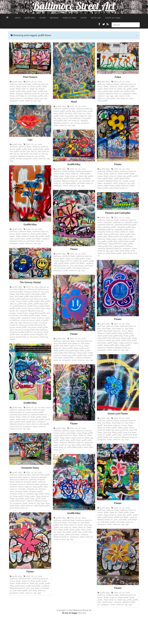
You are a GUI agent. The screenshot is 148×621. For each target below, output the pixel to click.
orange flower (22, 313)
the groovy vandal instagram (32, 334)
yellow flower (109, 185)
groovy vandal (33, 308)
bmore (12, 86)
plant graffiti (44, 424)
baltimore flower (24, 84)
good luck (124, 430)
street (21, 100)
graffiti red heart (65, 113)
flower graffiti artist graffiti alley (110, 335)
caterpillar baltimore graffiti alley (117, 225)
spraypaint (14, 100)
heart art (81, 113)
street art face (59, 539)
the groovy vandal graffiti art (21, 332)
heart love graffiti (67, 116)
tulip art (122, 96)
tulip (116, 96)
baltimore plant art (17, 412)
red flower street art (85, 183)
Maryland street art (32, 93)
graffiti (12, 91)
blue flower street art (112, 331)
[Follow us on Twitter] (103, 25)
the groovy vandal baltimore (30, 325)
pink (42, 93)
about (17, 17)
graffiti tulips (129, 91)
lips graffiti (24, 153)
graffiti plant (31, 421)
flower (18, 86)
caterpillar (108, 222)
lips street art (35, 153)
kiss (28, 151)
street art (29, 100)
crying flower (71, 433)
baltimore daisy (24, 474)
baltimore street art (40, 84)
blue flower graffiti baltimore (28, 297)
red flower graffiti (69, 183)
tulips (131, 98)
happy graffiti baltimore (123, 246)
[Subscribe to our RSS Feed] (107, 25)
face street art (65, 527)
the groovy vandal (30, 322)
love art (65, 118)
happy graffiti (128, 243)
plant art (35, 424)
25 (76, 106)
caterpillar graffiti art (106, 229)
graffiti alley (30, 17)
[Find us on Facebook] (99, 25)
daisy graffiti (37, 486)
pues (36, 98)
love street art (73, 120)
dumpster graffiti (35, 491)
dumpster (22, 489)
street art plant (16, 428)
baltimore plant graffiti (35, 412)
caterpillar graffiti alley (126, 227)
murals (42, 17)
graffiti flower (32, 91)
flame (62, 173)
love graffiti (86, 118)
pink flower (79, 265)
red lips (77, 123)
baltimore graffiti (16, 291)
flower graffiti (36, 86)
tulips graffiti (103, 100)
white (116, 250)
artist (40, 81)
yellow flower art (121, 185)
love (59, 118)
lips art (16, 153)
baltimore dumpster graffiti (26, 482)
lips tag (45, 153)
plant (28, 424)
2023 (116, 217)
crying (62, 433)
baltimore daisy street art (20, 477)
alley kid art (44, 287)
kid (17, 310)
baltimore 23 (32, 289)
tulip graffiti (110, 98)
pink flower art (21, 96)
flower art (25, 86)
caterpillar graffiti (109, 227)
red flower (86, 180)
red (71, 123)
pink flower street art (34, 241)
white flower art (60, 447)
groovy (24, 308)
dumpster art (32, 489)
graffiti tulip (118, 91)
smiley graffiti (15, 318)
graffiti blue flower (130, 434)
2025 (72, 106)
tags (39, 100)
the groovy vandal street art (28, 335)
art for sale (96, 17)
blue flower (106, 328)
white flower (125, 250)
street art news (69, 17)
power (37, 315)
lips (11, 153)
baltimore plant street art (20, 414)
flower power (59, 176)
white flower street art (18, 508)
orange (125, 180)
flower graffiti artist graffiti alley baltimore (116, 336)
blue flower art (118, 328)
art (36, 81)
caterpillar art (118, 222)
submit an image (112, 17)
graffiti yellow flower (122, 178)
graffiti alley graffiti (25, 303)
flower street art (22, 88)
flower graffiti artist (111, 234)
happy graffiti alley (105, 246)
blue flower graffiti (23, 294)
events (84, 17)
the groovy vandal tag (39, 337)
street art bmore (27, 320)
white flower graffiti (114, 253)
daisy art (28, 486)
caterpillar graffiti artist (124, 229)
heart (75, 113)
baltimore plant (39, 409)
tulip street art (122, 98)
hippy (43, 308)
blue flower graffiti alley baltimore (28, 296)
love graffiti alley (60, 120)
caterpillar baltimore (106, 224)
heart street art (81, 116)
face (85, 525)
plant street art (16, 426)
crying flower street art (63, 435)
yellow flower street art (118, 188)
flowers (42, 88)
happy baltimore (114, 243)
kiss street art (43, 151)
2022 (28, 407)
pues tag (43, 98)
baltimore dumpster (39, 477)
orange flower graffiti (37, 313)
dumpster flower (21, 491)
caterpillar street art (105, 231)
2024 (72, 169)
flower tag (34, 88)
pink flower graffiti (35, 96)
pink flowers (28, 98)
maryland (19, 93)
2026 (28, 81)
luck (110, 437)
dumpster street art (17, 493)
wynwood (54, 17)
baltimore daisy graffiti (41, 474)
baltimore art (43, 289)
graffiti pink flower (83, 178)
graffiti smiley (15, 308)
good (117, 430)
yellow (100, 185)
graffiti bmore (32, 306)
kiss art (34, 151)
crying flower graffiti (85, 433)
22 (32, 407)
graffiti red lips (20, 151)
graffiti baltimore (19, 306)
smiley (43, 315)
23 (120, 217)
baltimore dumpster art (19, 479)
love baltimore (75, 118)
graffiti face (87, 532)
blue (42, 291)
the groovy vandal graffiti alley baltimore (31, 329)
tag (35, 100)
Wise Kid (82, 613)
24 (76, 169)
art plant (41, 407)
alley (36, 287)
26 (32, 81)
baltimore (13, 84)
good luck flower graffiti (112, 432)
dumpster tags (32, 493)
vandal (12, 339)
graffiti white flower (17, 500)
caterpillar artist (131, 222)
